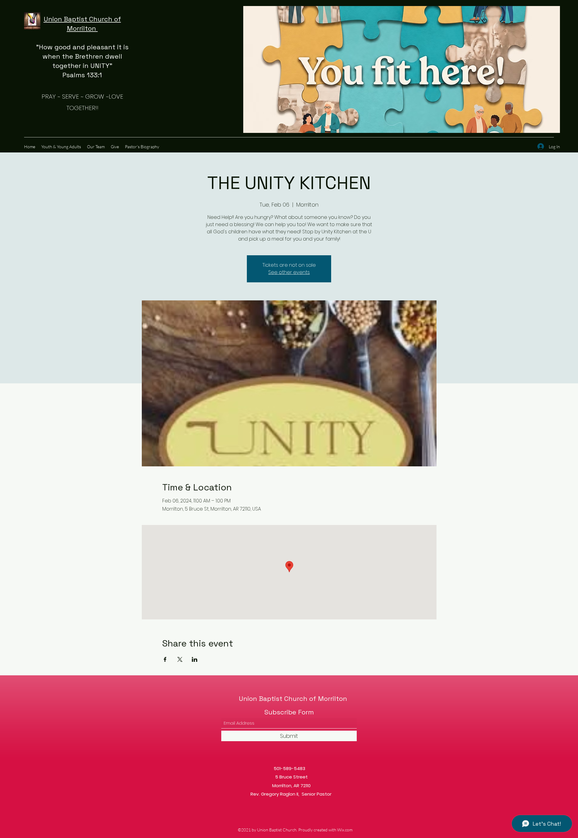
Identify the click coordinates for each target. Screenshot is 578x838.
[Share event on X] (180, 659)
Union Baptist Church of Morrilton (293, 698)
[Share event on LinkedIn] (194, 659)
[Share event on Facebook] (165, 659)
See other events (289, 272)
